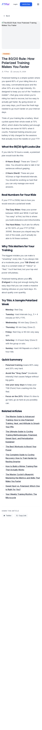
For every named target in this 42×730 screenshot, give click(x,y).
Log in (15, 4)
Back (8, 16)
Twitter (8, 515)
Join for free (26, 4)
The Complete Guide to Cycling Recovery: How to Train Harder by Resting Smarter (21, 458)
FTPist (5, 4)
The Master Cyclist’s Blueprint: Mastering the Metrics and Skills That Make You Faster (23, 477)
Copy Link (22, 515)
